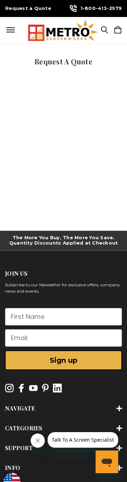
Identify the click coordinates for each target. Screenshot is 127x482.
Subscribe (63, 462)
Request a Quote (28, 8)
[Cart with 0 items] (118, 30)
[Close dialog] (111, 325)
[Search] (104, 30)
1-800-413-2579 (101, 8)
